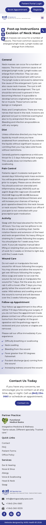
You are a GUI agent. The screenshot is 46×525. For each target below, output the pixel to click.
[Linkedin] (3, 39)
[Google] (3, 34)
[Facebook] (3, 30)
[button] (42, 18)
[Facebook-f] (4, 514)
